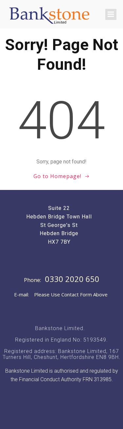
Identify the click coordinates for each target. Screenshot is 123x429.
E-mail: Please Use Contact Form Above (61, 294)
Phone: (33, 280)
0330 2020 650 (72, 279)
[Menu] (110, 14)
